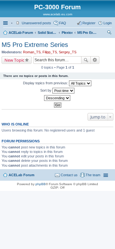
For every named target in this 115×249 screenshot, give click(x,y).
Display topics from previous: (46, 83)
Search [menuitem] (109, 33)
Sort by (46, 90)
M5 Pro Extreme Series (86, 32)
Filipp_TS (49, 52)
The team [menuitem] (93, 175)
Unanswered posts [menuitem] (36, 23)
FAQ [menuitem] (62, 23)
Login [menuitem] (107, 23)
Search (86, 60)
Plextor (67, 32)
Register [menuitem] (89, 23)
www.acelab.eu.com (57, 14)
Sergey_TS (67, 52)
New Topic (14, 60)
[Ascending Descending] (57, 98)
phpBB (40, 184)
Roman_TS (32, 52)
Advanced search (95, 60)
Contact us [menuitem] (69, 175)
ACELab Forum (21, 32)
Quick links (6, 23)
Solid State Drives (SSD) (47, 32)
